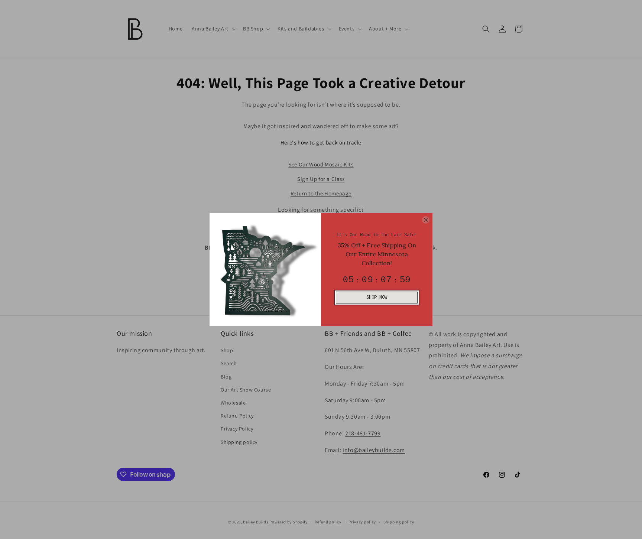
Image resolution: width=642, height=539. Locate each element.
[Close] (425, 220)
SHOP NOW (376, 297)
